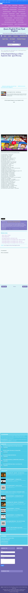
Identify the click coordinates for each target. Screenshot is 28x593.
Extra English (21, 5)
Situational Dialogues (7, 11)
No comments (10, 87)
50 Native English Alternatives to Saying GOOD (11, 450)
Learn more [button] (7, 2)
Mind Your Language (22, 7)
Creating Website (12, 590)
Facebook (8, 228)
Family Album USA (5, 7)
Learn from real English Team (13, 222)
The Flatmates (5, 9)
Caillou (9, 5)
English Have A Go (21, 11)
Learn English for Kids (7, 50)
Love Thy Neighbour (21, 9)
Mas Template (22, 590)
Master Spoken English (8, 17)
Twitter (11, 228)
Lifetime (17, 13)
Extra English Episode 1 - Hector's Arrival (14, 485)
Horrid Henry (14, 11)
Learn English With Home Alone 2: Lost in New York (12, 464)
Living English (4, 13)
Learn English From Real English (14, 29)
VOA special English (13, 9)
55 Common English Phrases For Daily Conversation (13, 445)
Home (5, 5)
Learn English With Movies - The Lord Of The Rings (15, 521)
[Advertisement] (14, 71)
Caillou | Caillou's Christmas (6, 235)
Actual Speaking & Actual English (10, 22)
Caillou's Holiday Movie (5, 236)
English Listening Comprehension (21, 24)
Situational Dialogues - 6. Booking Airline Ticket (15, 495)
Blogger (17, 591)
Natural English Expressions (19, 17)
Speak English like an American (7, 24)
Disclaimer (15, 36)
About (5, 36)
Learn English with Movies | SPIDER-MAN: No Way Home (13, 459)
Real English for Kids (14, 50)
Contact (9, 36)
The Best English (21, 22)
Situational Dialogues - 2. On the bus (13, 508)
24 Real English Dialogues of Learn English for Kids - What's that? (12, 241)
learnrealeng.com (4, 439)
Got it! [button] (1, 3)
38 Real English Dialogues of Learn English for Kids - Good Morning (12, 55)
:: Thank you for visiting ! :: (22, 228)
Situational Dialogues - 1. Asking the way (13, 479)
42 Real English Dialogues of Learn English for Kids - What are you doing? (13, 239)
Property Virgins (12, 13)
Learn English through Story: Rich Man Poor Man (9, 238)
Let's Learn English (4, 15)
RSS (14, 42)
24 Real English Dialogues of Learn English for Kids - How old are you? (13, 242)
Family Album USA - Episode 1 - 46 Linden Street (15, 472)
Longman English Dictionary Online (7, 538)
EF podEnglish (12, 15)
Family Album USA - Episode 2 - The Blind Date (15, 502)
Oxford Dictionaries (4, 541)
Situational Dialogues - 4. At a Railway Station (14, 514)
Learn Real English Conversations (14, 26)
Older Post (25, 286)
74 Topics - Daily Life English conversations (14, 527)
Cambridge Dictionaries (5, 539)
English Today (14, 5)
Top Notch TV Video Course (22, 15)
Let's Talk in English (13, 7)
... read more (5, 447)
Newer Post (4, 286)
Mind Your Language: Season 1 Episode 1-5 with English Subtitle (13, 491)
